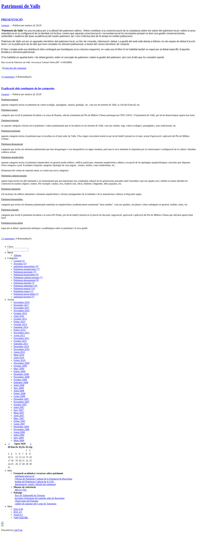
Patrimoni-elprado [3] (24, 283)
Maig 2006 (19, 440)
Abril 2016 (19, 316)
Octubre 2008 (20, 379)
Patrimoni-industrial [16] (25, 285)
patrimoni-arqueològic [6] (26, 266)
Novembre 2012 (21, 332)
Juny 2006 (19, 437)
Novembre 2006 (21, 429)
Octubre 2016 (20, 313)
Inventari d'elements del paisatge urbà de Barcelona (39, 498)
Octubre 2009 (20, 366)
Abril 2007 (19, 415)
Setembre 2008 (21, 382)
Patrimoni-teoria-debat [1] (26, 294)
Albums (17, 255)
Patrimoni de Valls (20, 6)
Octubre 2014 (20, 324)
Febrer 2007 (19, 421)
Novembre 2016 (21, 310)
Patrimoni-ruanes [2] (23, 291)
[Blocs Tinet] (2, 523)
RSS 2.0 (18, 512)
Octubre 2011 (20, 341)
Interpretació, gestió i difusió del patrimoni (35, 484)
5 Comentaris (8, 77)
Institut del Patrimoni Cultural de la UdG (34, 481)
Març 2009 (19, 368)
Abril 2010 (19, 357)
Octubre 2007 (20, 404)
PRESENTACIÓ (12, 19)
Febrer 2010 (19, 360)
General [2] (19, 261)
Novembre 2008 (21, 377)
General (5, 25)
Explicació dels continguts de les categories (27, 88)
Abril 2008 (19, 390)
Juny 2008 (19, 388)
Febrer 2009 (19, 371)
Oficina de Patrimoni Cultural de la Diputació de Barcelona (43, 479)
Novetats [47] (20, 263)
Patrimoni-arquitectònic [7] (27, 269)
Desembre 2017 (21, 305)
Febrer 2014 (19, 330)
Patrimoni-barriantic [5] (25, 272)
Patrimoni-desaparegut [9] (26, 280)
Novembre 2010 (21, 349)
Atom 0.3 (18, 514)
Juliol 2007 (19, 407)
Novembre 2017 (21, 308)
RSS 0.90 (18, 509)
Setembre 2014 (21, 327)
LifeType (18, 530)
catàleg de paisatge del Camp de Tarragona (35, 503)
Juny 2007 (19, 410)
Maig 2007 (19, 413)
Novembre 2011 (21, 338)
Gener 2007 (19, 424)
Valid (21, 517)
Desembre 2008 (21, 374)
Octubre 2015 (20, 319)
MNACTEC (21, 490)
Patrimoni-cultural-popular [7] (28, 277)
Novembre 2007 (21, 401)
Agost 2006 (19, 432)
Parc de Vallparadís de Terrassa (30, 495)
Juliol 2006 (19, 435)
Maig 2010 (19, 354)
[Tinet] (2, 525)
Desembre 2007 (21, 399)
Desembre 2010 (21, 346)
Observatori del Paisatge (26, 501)
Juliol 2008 (19, 385)
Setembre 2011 (21, 343)
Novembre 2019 (21, 302)
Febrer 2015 (19, 321)
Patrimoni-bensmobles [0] (26, 274)
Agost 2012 (19, 335)
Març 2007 (19, 418)
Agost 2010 (19, 352)
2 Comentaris (8, 238)
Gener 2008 (19, 396)
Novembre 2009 (21, 363)
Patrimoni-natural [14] (24, 288)
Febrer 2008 (19, 393)
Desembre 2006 (21, 426)
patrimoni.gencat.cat (24, 476)
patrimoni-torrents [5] (24, 296)
